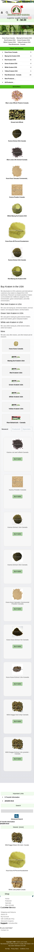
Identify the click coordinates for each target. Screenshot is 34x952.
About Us (4, 914)
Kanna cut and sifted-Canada (17, 452)
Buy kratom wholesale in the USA (17, 945)
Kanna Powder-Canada (17, 197)
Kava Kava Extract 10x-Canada (17, 677)
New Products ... (10, 78)
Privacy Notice (14, 948)
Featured (8, 901)
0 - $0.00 (21, 20)
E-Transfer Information (12, 797)
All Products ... (9, 82)
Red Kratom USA (10, 40)
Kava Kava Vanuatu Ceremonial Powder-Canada (17, 603)
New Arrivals (9, 905)
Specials (8, 903)
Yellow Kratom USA (24, 42)
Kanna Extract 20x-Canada (17, 141)
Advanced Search (17, 819)
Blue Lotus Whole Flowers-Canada (17, 103)
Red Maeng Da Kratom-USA (17, 278)
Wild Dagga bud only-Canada (17, 715)
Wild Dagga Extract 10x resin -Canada (17, 845)
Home (7, 899)
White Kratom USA (9, 42)
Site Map (7, 948)
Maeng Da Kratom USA (24, 38)
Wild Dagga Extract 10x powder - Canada (17, 753)
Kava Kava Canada (8, 38)
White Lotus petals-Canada (17, 889)
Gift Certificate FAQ (7, 919)
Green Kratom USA (23, 40)
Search (18, 805)
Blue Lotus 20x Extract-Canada (17, 159)
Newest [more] (18, 827)
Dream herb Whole (17, 122)
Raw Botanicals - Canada (17, 44)
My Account (5, 916)
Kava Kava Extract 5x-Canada (17, 640)
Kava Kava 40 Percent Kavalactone (17, 241)
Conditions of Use (24, 948)
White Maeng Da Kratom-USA (17, 216)
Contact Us (5, 930)
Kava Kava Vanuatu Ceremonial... (17, 178)
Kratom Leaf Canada (21, 941)
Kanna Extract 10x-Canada (17, 260)
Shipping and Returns (8, 912)
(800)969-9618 (9, 801)
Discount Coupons (7, 921)
